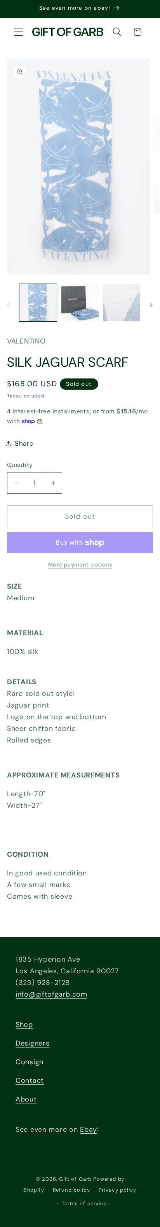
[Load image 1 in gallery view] (38, 302)
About (26, 1099)
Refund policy (71, 1190)
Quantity (20, 465)
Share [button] (24, 443)
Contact (30, 1080)
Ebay (88, 1129)
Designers (32, 1043)
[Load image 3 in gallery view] (122, 302)
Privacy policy (118, 1190)
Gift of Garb (75, 1179)
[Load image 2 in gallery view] (80, 302)
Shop (24, 1024)
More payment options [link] (80, 564)
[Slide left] (8, 305)
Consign (29, 1062)
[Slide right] (151, 305)
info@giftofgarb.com (51, 994)
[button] (19, 32)
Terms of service (84, 1203)
